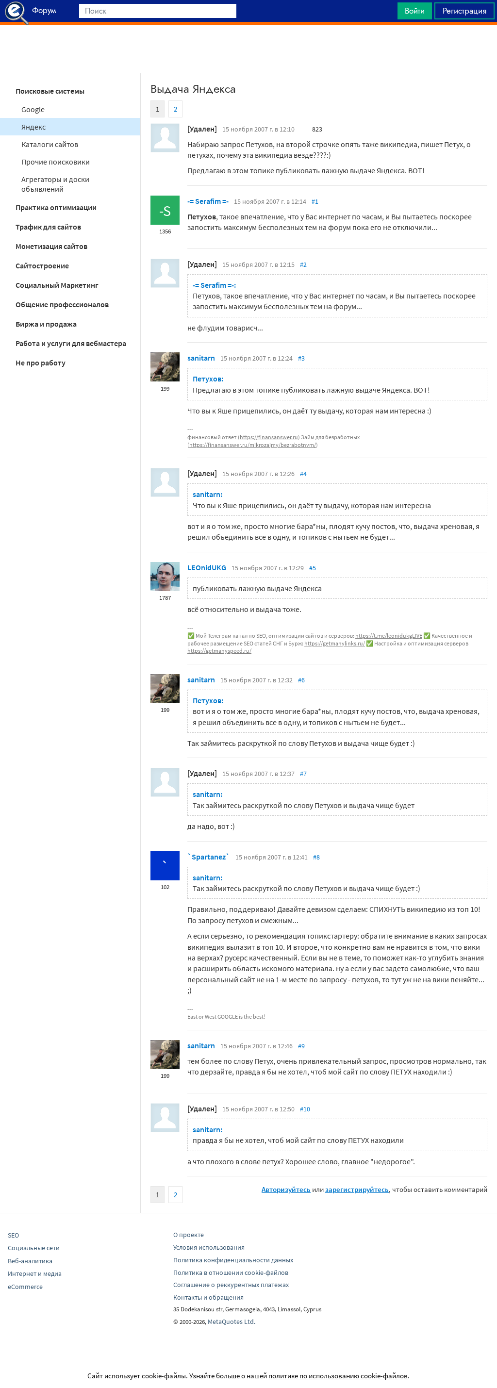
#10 (305, 1109)
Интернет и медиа (35, 1273)
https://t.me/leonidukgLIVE (388, 635)
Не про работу (41, 362)
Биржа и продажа (46, 324)
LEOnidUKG (206, 567)
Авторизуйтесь (286, 1189)
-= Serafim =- (208, 201)
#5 (312, 567)
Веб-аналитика (30, 1260)
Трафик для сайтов (48, 226)
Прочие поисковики (55, 161)
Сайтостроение (42, 265)
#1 (315, 201)
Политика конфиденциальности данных (233, 1260)
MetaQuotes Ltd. (231, 1321)
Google (33, 109)
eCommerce (25, 1286)
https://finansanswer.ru (269, 437)
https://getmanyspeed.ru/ (219, 650)
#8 (316, 857)
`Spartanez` (208, 856)
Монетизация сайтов (51, 246)
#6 (301, 680)
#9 (301, 1045)
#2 (303, 264)
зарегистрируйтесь (357, 1189)
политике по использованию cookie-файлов (338, 1375)
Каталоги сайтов (49, 144)
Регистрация (464, 11)
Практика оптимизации (56, 207)
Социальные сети (34, 1247)
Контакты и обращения (208, 1297)
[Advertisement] (248, 49)
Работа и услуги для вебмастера (71, 343)
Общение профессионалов (62, 304)
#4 (303, 473)
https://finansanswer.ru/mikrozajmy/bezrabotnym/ (252, 444)
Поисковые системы (50, 91)
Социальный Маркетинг (57, 285)
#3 (301, 358)
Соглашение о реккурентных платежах (231, 1284)
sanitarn (201, 358)
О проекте (188, 1234)
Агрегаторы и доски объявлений (55, 184)
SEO (13, 1235)
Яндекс (33, 127)
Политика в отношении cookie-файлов (230, 1272)
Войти (415, 11)
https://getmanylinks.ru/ (334, 643)
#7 (303, 773)
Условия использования (209, 1247)
